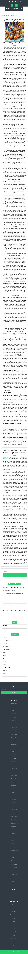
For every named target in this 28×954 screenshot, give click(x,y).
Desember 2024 (14, 771)
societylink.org (13, 342)
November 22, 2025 (8, 42)
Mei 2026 (14, 713)
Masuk (14, 892)
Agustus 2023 (14, 826)
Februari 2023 (14, 847)
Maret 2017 (14, 877)
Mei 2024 (14, 795)
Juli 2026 (14, 706)
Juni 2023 (14, 833)
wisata (4, 673)
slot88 (4, 664)
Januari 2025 (14, 768)
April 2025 (14, 758)
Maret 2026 (14, 720)
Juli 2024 (14, 789)
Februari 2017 (14, 881)
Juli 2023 (14, 830)
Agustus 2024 (14, 785)
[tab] (12, 5)
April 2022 (14, 853)
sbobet (4, 652)
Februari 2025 (14, 765)
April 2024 (14, 799)
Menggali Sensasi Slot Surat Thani (14, 450)
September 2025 (14, 741)
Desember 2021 (14, 864)
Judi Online (5, 643)
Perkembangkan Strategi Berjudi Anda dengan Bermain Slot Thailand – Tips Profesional (15, 329)
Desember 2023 (14, 812)
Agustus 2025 (14, 744)
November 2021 (14, 867)
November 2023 (14, 816)
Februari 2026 (14, 724)
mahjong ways (6, 649)
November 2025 (14, 734)
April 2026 (14, 717)
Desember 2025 (14, 730)
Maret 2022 (14, 857)
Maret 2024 (14, 802)
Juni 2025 (14, 751)
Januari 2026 (14, 727)
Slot (4, 658)
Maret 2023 (14, 843)
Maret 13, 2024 (7, 333)
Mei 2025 (14, 754)
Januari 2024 (14, 809)
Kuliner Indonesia (14, 9)
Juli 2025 (14, 747)
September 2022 (14, 850)
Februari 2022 (14, 860)
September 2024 (14, 782)
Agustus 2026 (14, 703)
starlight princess (7, 667)
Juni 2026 (14, 710)
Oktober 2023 (14, 819)
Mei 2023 (14, 836)
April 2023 (14, 840)
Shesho (16, 42)
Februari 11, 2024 (8, 452)
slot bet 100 (5, 661)
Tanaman (5, 670)
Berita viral (5, 637)
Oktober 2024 (14, 778)
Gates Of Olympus (7, 640)
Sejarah (4, 655)
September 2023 (14, 823)
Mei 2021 (14, 871)
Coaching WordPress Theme (8, 951)
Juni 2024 (14, 792)
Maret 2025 (14, 761)
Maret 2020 (14, 874)
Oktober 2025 (14, 737)
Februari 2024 (14, 806)
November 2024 (14, 775)
